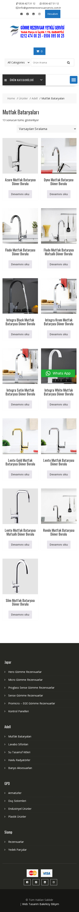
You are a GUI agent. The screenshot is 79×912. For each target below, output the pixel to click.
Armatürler (14, 793)
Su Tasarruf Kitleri (19, 752)
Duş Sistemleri (17, 801)
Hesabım (53, 14)
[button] (73, 80)
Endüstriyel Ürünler (19, 808)
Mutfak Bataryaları (19, 736)
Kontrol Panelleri (18, 711)
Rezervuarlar (16, 842)
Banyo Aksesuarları (20, 768)
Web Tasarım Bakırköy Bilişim (40, 904)
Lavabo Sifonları (18, 744)
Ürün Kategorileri (22, 80)
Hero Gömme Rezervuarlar (25, 672)
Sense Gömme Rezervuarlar (25, 695)
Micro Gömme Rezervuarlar (25, 680)
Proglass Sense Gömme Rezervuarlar (31, 687)
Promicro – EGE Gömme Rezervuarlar (31, 703)
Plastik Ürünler (17, 816)
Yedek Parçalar (17, 849)
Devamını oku (20, 194)
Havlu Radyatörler (19, 760)
